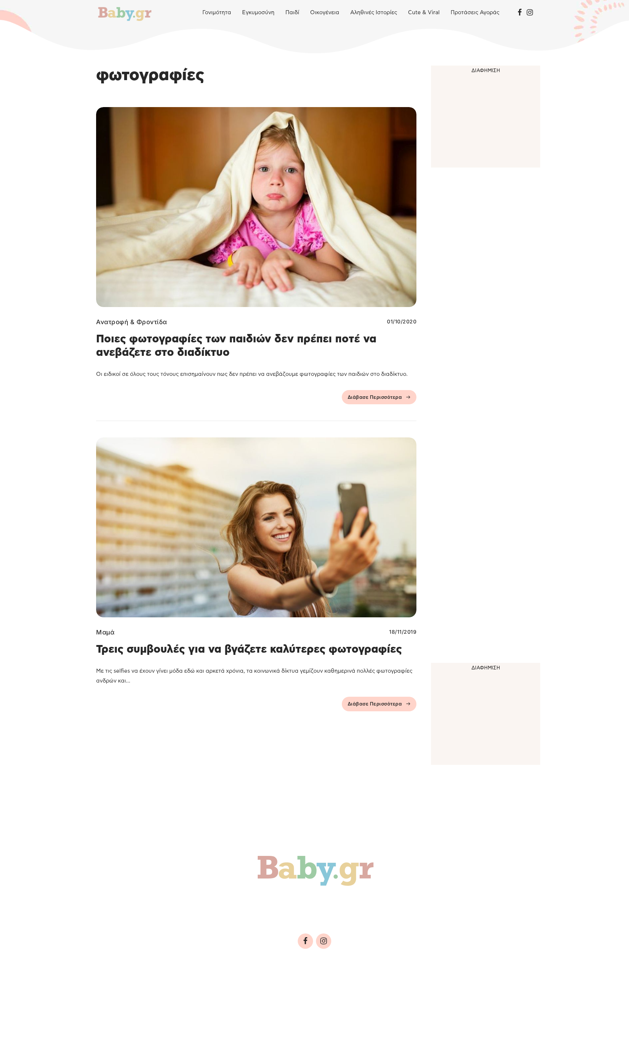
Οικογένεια (324, 12)
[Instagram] (530, 13)
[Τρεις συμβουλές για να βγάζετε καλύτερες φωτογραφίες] (256, 527)
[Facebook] (520, 13)
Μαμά (105, 632)
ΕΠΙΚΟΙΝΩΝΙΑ (317, 991)
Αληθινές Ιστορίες (373, 12)
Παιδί (292, 12)
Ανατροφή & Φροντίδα (131, 322)
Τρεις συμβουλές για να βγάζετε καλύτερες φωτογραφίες (249, 649)
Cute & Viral (424, 12)
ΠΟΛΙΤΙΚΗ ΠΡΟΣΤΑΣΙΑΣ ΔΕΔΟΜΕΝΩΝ (238, 991)
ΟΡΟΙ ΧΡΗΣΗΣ (159, 991)
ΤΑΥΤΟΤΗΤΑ (116, 991)
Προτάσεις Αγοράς (475, 12)
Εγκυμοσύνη (258, 12)
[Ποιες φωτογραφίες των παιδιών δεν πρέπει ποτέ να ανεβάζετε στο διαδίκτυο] (256, 207)
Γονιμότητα (216, 12)
